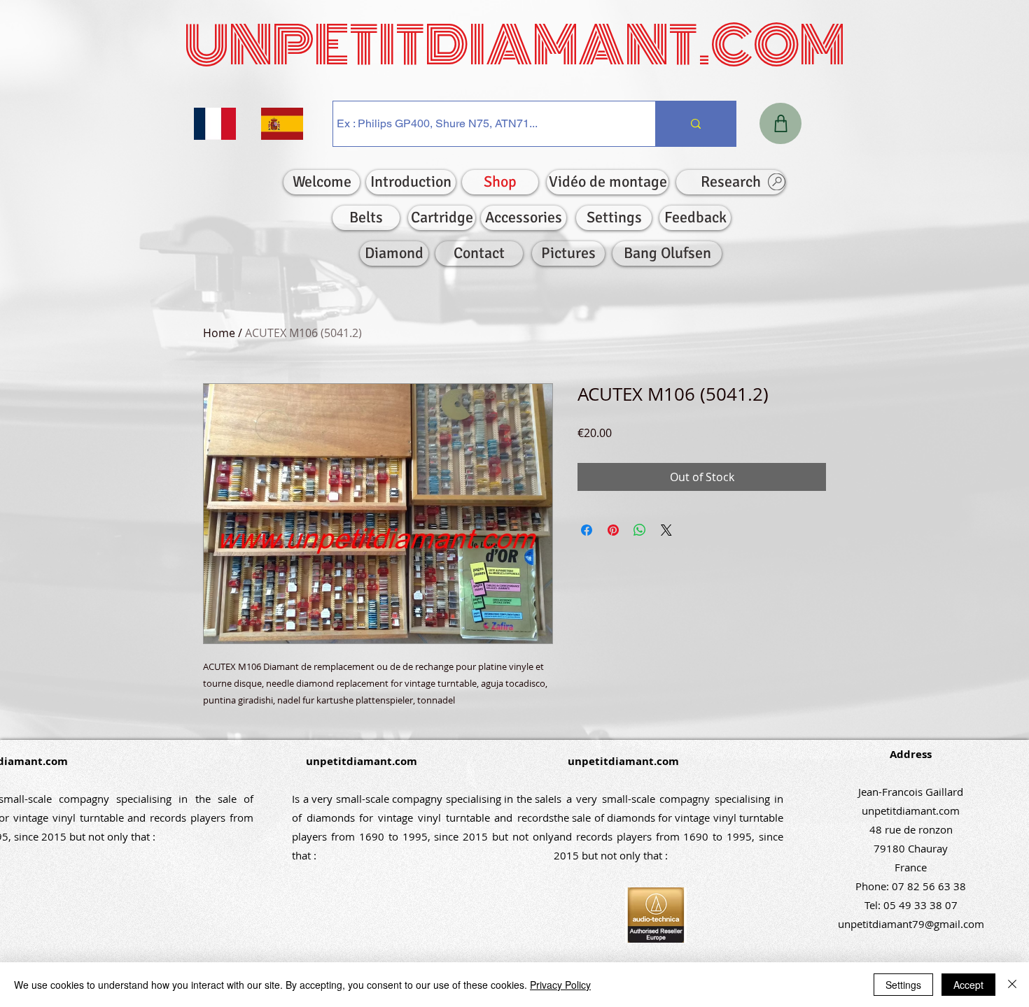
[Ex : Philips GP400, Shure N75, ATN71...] (695, 123)
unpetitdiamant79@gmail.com (911, 924)
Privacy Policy (560, 985)
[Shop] (781, 123)
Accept (968, 985)
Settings (903, 985)
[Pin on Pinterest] (613, 530)
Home (219, 333)
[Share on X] (666, 530)
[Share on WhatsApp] (639, 530)
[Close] (1012, 984)
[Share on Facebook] (586, 530)
